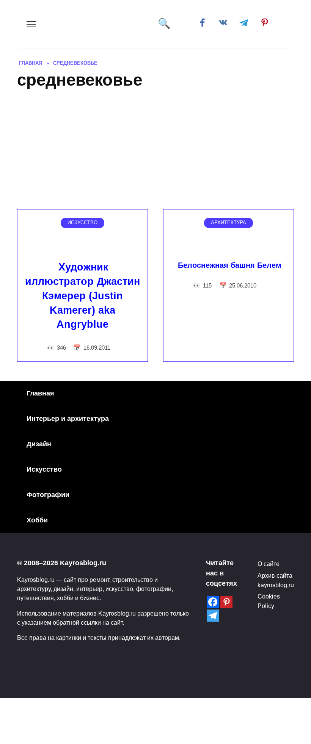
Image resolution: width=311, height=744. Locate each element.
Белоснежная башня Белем (229, 265)
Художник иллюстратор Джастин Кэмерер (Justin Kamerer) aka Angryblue (82, 295)
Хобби (37, 520)
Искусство (44, 469)
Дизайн (39, 444)
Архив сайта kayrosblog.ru (276, 580)
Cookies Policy (269, 601)
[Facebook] (213, 602)
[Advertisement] (155, 152)
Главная (40, 393)
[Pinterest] (226, 602)
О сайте (269, 563)
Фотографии (48, 495)
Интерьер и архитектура (68, 418)
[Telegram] (213, 616)
